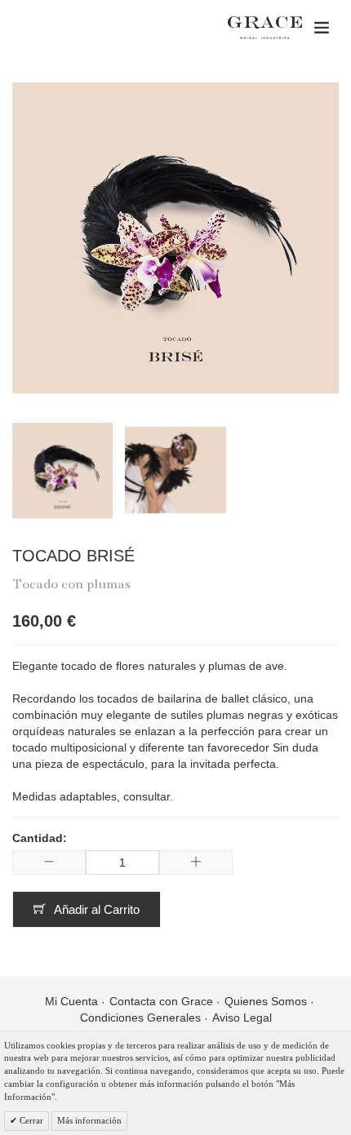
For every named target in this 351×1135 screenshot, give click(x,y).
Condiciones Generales (140, 1017)
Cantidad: (39, 838)
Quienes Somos (265, 1001)
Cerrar (30, 1120)
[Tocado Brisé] (62, 470)
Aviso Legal (242, 1017)
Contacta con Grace (161, 1001)
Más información (89, 1120)
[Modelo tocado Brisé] (175, 470)
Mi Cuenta (71, 1001)
